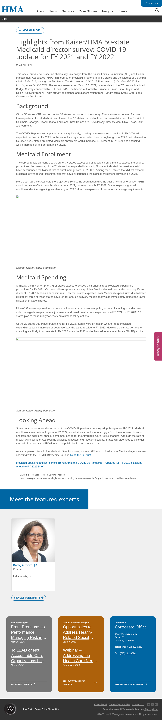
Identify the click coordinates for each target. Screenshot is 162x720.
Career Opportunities (119, 704)
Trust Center (28, 709)
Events (122, 11)
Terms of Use (54, 709)
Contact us (152, 3)
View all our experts (27, 597)
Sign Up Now (151, 709)
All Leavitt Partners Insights (74, 683)
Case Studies (88, 11)
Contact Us (138, 704)
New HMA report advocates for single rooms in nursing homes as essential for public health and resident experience (78, 478)
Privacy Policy (41, 709)
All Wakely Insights (21, 684)
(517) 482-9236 (134, 647)
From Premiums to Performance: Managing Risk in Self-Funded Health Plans (28, 637)
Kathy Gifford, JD (25, 565)
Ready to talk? (158, 346)
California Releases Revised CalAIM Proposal (42, 474)
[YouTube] (156, 704)
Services (68, 11)
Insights (107, 11)
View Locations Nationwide (129, 684)
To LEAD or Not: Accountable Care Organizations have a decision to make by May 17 (28, 661)
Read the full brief (80, 455)
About (40, 11)
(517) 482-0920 (128, 653)
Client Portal (100, 704)
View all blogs (31, 30)
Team (53, 11)
